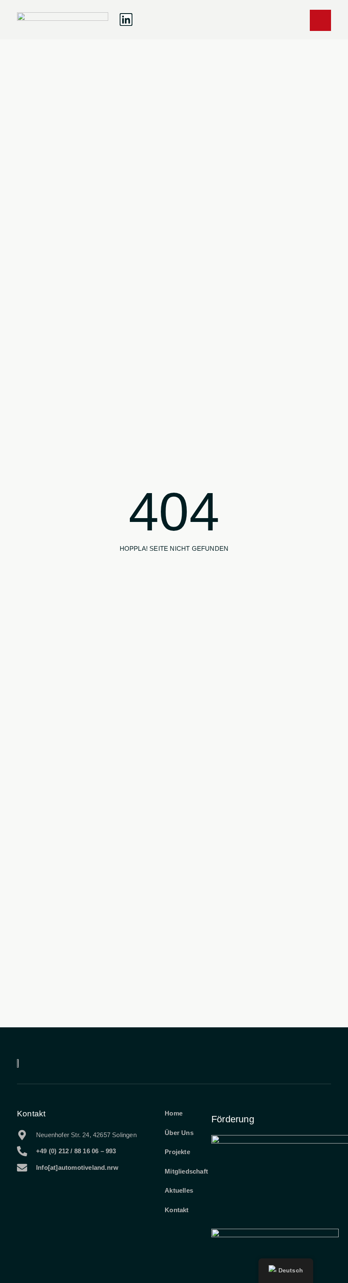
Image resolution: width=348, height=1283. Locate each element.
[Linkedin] (126, 19)
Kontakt (31, 1113)
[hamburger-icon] (320, 20)
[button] (150, 19)
